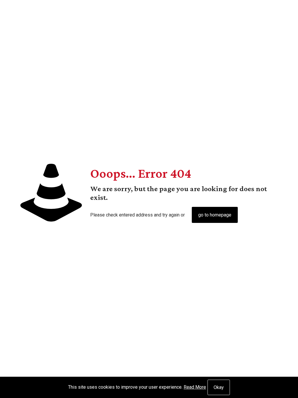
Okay (219, 387)
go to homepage (214, 215)
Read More (195, 387)
